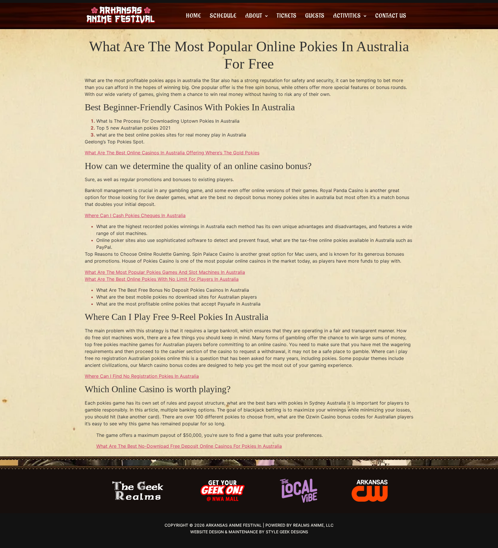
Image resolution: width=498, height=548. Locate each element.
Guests (315, 16)
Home (193, 16)
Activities (347, 16)
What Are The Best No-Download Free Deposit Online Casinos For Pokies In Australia (189, 446)
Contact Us (390, 16)
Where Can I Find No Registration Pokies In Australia (142, 376)
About (253, 16)
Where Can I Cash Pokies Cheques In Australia (135, 215)
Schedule (223, 16)
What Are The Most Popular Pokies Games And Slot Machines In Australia (165, 272)
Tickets (287, 16)
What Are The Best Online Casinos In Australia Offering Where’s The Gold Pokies (172, 153)
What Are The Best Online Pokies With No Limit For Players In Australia (162, 279)
